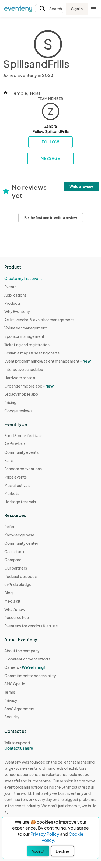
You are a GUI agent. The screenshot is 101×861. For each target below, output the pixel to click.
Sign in (77, 8)
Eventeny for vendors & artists (31, 625)
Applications (15, 295)
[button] (49, 9)
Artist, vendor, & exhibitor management (39, 319)
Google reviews (18, 410)
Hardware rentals (19, 377)
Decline (62, 851)
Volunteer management (25, 327)
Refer (9, 526)
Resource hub (16, 617)
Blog (8, 592)
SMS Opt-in (14, 683)
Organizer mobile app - (29, 386)
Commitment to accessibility (30, 675)
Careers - (24, 667)
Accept (38, 851)
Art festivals (14, 443)
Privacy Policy (44, 834)
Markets (11, 493)
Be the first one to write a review (50, 218)
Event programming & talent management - (47, 361)
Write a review (81, 186)
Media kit (12, 601)
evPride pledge (18, 584)
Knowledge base (19, 534)
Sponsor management (24, 336)
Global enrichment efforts (27, 658)
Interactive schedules (23, 369)
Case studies (15, 551)
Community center (21, 543)
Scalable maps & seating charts (32, 352)
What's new (14, 609)
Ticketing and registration (27, 344)
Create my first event (23, 278)
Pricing (10, 402)
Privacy (10, 700)
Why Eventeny (17, 311)
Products (12, 303)
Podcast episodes (20, 576)
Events (10, 286)
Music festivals (17, 485)
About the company (22, 650)
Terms (9, 692)
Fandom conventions (23, 468)
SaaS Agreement (19, 708)
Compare (13, 559)
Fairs (8, 460)
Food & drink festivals (23, 435)
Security (11, 716)
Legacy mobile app (21, 394)
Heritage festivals (20, 501)
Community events (21, 452)
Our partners (15, 567)
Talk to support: (18, 745)
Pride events (15, 477)
